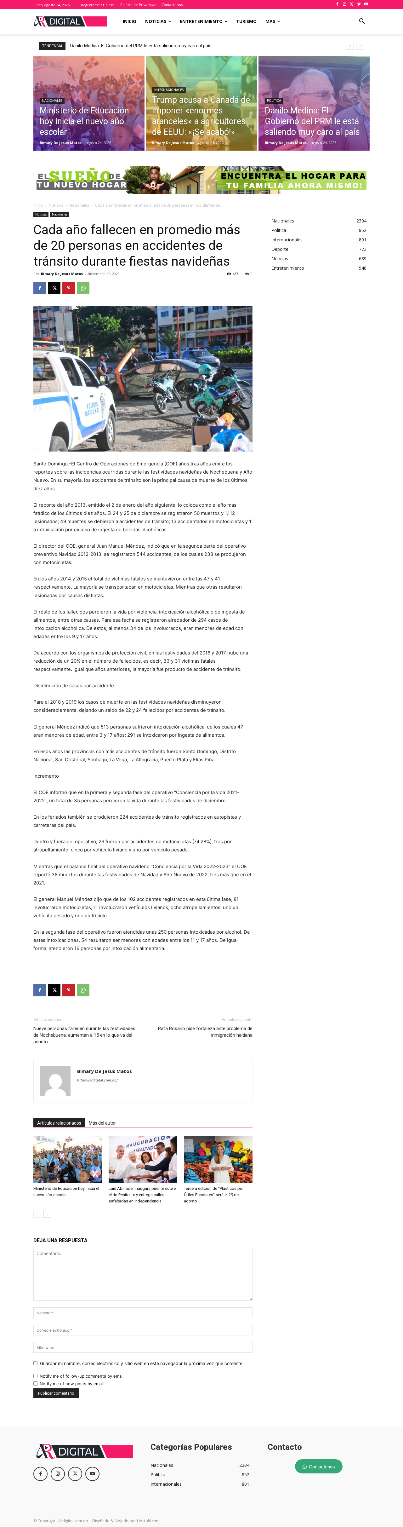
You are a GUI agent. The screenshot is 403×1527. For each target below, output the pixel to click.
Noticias (56, 205)
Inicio (38, 205)
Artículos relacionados (59, 1123)
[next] (360, 46)
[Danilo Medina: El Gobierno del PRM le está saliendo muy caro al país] (314, 103)
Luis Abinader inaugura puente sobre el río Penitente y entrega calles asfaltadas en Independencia (142, 1194)
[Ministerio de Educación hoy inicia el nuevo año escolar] (89, 103)
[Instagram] (344, 4)
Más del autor (102, 1123)
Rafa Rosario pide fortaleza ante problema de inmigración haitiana (205, 1032)
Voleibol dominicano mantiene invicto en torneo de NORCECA (134, 46)
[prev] (350, 46)
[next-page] (47, 1214)
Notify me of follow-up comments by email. (82, 1376)
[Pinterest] (68, 288)
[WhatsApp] (83, 288)
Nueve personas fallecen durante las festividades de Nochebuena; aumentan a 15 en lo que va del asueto (84, 1035)
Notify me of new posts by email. (72, 1383)
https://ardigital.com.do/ (97, 1080)
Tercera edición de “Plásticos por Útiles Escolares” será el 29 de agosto (214, 1194)
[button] (362, 21)
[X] (351, 4)
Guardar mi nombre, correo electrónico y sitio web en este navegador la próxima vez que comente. (142, 1363)
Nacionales (52, 100)
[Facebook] (337, 4)
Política (274, 100)
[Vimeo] (358, 4)
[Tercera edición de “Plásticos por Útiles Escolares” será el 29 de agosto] (218, 1159)
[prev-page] (37, 1214)
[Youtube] (366, 4)
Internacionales (169, 90)
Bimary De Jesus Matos (62, 273)
